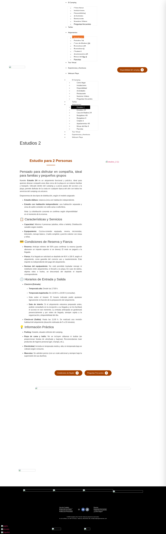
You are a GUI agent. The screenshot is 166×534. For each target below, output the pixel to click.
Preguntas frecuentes (82, 24)
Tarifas (70, 27)
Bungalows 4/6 (80, 46)
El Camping (76, 80)
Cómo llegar (79, 8)
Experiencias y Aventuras (77, 68)
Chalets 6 (78, 51)
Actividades (78, 16)
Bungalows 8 (79, 49)
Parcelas (77, 60)
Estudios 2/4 (79, 41)
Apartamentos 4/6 (81, 54)
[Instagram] (79, 509)
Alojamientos (72, 32)
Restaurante (79, 19)
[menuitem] (5, 526)
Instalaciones (79, 11)
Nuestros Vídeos (80, 21)
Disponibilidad (79, 13)
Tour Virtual (72, 62)
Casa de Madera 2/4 (82, 43)
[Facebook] (83, 509)
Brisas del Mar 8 (80, 57)
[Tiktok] (87, 509)
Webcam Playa (73, 73)
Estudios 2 (78, 38)
